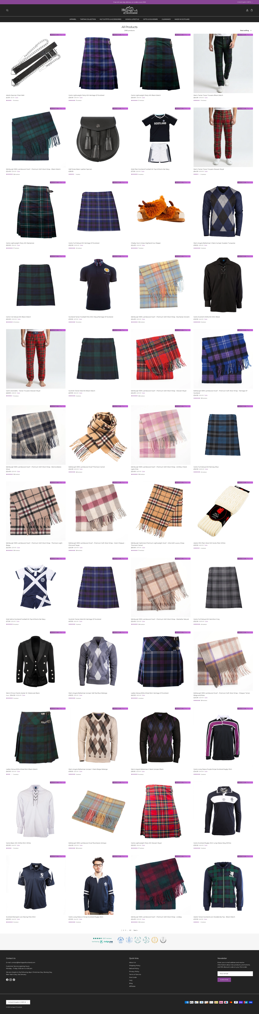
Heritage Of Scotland (16, 1007)
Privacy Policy (134, 971)
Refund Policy (134, 968)
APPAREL (73, 19)
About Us (132, 962)
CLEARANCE (166, 19)
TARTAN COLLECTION (88, 19)
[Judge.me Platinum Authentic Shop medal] (137, 940)
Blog (131, 983)
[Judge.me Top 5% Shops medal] (163, 940)
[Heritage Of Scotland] (129, 10)
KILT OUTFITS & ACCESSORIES (110, 19)
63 (130, 930)
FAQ (130, 980)
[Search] (7, 10)
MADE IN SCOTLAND (182, 19)
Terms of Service (135, 974)
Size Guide (133, 977)
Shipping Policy (134, 965)
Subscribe (224, 979)
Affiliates (132, 986)
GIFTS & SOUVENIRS (150, 19)
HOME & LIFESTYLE (132, 19)
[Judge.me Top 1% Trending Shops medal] (154, 940)
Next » (136, 930)
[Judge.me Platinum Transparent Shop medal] (146, 940)
